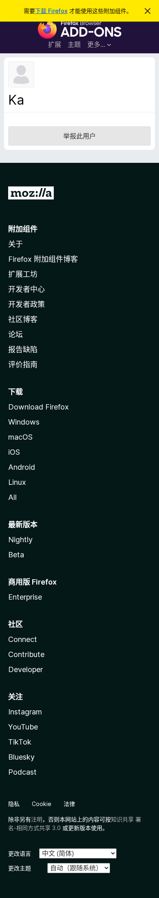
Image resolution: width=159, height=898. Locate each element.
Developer (25, 669)
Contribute (26, 654)
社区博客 (23, 319)
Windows (24, 422)
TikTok (19, 742)
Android (21, 467)
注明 (36, 819)
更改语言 (19, 853)
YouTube (23, 727)
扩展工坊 (23, 274)
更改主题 (19, 868)
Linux (17, 482)
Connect (22, 639)
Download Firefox (38, 407)
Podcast (22, 772)
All (12, 497)
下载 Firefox (51, 10)
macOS (20, 437)
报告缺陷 (23, 349)
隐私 (14, 803)
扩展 (54, 44)
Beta (16, 554)
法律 (69, 803)
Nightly (20, 539)
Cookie (41, 803)
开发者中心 (26, 289)
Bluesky (21, 757)
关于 (15, 244)
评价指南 (23, 364)
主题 (74, 44)
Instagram (25, 711)
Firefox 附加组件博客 (43, 259)
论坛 (15, 334)
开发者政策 (26, 304)
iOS (14, 452)
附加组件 (23, 229)
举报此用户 (79, 136)
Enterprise (25, 597)
